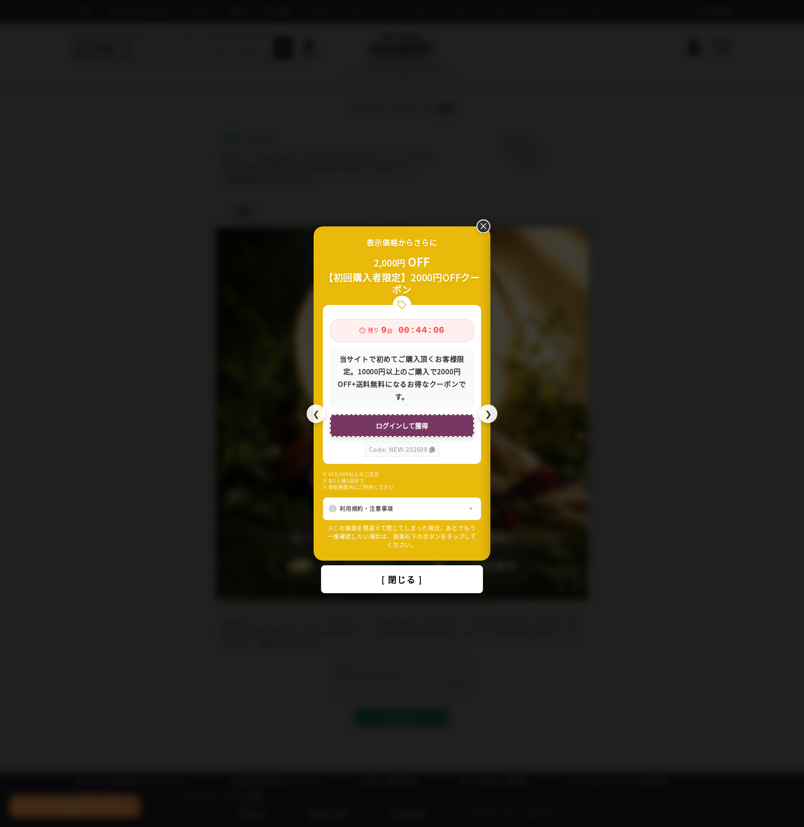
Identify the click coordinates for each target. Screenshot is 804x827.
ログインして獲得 (402, 425)
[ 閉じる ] (402, 579)
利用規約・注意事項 (366, 508)
